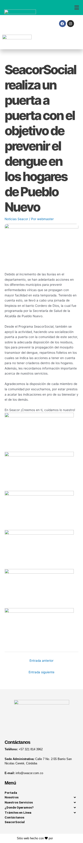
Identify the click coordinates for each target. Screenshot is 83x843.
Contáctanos (14, 817)
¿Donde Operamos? (19, 807)
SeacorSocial (15, 822)
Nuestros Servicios (19, 802)
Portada (11, 792)
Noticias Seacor (16, 219)
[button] (62, 7)
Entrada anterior (41, 660)
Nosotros (11, 797)
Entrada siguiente (41, 672)
